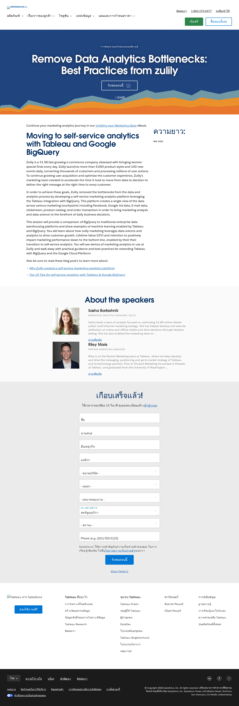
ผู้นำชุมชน (126, 617)
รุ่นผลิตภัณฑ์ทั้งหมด (209, 624)
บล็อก (51, 678)
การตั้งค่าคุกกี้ (113, 689)
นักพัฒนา (65, 678)
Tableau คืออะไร (76, 597)
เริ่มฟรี (194, 22)
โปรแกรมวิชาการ (130, 644)
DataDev (125, 624)
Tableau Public (129, 604)
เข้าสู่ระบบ (150, 405)
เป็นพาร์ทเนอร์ (172, 610)
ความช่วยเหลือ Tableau (212, 617)
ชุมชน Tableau (130, 597)
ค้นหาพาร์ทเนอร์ (173, 604)
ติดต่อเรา (181, 11)
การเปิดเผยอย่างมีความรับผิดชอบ (85, 689)
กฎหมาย (11, 689)
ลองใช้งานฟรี (28, 609)
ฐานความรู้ (204, 604)
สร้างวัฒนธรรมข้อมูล (77, 610)
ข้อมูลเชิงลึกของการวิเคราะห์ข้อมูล (85, 617)
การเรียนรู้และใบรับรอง (212, 610)
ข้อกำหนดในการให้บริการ (33, 689)
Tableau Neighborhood (134, 637)
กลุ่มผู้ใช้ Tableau (130, 610)
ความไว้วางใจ (34, 678)
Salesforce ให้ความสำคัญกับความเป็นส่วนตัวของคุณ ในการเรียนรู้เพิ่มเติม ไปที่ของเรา (118, 548)
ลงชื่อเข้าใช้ (223, 11)
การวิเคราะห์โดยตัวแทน (79, 604)
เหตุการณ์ (125, 651)
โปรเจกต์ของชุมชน (131, 631)
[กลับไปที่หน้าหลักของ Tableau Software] (21, 6)
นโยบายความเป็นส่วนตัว (119, 550)
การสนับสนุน (206, 597)
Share (121, 97)
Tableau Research (76, 624)
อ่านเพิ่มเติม (95, 340)
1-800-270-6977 (201, 11)
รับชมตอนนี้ (116, 85)
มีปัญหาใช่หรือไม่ (119, 571)
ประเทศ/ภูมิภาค (89, 508)
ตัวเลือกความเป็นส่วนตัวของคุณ (30, 695)
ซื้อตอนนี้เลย (218, 22)
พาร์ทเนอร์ (171, 597)
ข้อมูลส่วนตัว (57, 689)
